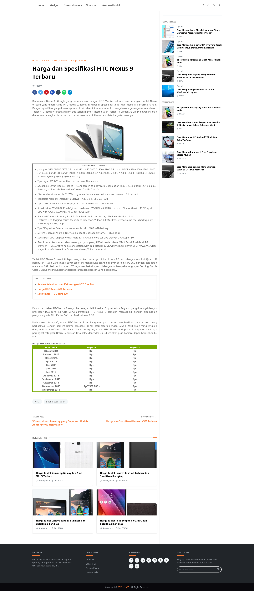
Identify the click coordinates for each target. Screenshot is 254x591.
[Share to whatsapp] (64, 92)
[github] (137, 566)
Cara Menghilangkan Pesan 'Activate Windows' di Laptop (195, 91)
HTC (37, 401)
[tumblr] (137, 560)
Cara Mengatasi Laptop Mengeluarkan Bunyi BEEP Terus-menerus (196, 76)
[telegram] (131, 560)
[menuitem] (41, 5)
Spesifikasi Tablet (55, 401)
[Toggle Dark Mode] (214, 5)
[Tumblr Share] (58, 92)
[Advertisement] (94, 34)
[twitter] (166, 560)
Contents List (92, 572)
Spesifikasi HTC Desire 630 (52, 293)
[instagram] (207, 5)
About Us (90, 559)
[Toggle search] (219, 5)
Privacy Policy (92, 568)
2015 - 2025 (123, 587)
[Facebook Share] (34, 92)
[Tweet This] (40, 92)
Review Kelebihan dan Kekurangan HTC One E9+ (65, 284)
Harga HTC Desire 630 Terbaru (54, 289)
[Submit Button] (218, 569)
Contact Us (91, 563)
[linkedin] (143, 560)
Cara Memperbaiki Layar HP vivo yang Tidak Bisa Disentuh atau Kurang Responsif (199, 46)
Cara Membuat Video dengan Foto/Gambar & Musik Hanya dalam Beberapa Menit (198, 124)
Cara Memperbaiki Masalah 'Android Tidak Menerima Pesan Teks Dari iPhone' (198, 31)
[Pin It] (46, 92)
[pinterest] (148, 560)
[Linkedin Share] (52, 92)
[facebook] (203, 5)
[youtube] (154, 560)
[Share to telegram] (70, 92)
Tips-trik (180, 26)
